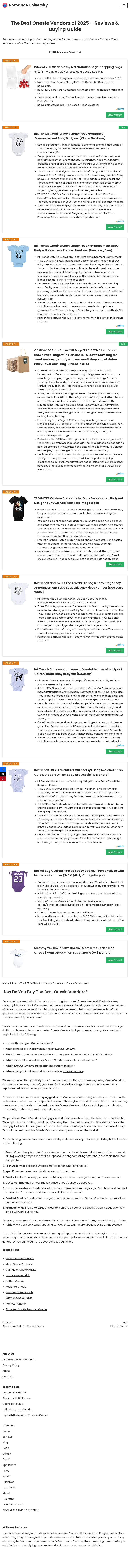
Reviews (7, 1437)
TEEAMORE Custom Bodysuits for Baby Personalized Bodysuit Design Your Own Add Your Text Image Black (78, 500)
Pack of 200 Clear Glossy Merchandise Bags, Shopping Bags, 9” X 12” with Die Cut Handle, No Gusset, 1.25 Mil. (78, 69)
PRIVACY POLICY (14, 1504)
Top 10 (6, 1459)
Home (6, 1431)
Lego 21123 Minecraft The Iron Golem (25, 1415)
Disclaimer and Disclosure (18, 1359)
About (6, 1371)
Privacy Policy (11, 1365)
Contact (7, 1376)
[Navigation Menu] (124, 5)
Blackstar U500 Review (16, 1398)
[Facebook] (3, 769)
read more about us (39, 1241)
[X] (3, 774)
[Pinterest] (3, 778)
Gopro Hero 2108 (12, 1404)
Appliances (9, 1465)
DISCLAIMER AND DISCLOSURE (20, 1510)
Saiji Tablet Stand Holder (17, 1409)
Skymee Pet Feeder (14, 1392)
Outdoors (10, 1487)
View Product (115, 115)
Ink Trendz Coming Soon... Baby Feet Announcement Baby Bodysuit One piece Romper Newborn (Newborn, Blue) (76, 248)
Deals (5, 1448)
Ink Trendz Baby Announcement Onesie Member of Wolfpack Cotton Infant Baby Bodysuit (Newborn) (78, 671)
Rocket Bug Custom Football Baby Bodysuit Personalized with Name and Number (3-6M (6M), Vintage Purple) (79, 873)
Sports (6, 1476)
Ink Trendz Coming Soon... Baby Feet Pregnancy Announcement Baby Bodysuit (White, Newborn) (70, 136)
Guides (6, 1454)
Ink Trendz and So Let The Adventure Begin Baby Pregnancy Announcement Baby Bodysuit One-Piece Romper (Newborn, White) (78, 587)
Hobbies (9, 1482)
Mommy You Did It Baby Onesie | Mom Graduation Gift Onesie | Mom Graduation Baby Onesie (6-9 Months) (74, 950)
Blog (5, 1442)
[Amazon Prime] (120, 109)
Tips (6, 1471)
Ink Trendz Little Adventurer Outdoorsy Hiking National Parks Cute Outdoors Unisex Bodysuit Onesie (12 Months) (78, 772)
